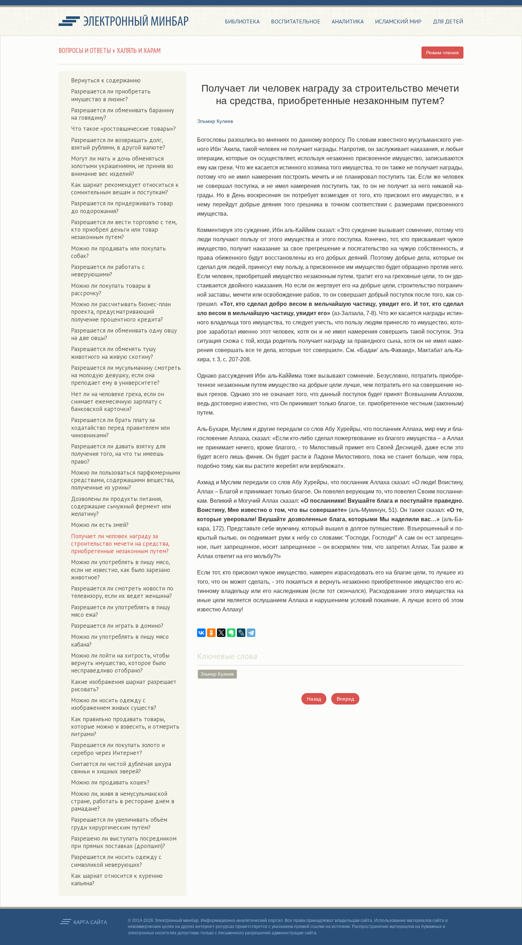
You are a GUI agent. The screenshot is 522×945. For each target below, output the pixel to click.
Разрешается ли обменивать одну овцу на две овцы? (124, 334)
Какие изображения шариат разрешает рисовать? (123, 685)
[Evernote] (231, 632)
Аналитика (348, 21)
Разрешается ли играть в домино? (117, 626)
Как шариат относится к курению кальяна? (117, 879)
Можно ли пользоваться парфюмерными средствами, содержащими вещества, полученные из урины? (125, 480)
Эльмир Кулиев (217, 674)
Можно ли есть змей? (100, 525)
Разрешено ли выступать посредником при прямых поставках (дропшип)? (123, 842)
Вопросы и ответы (85, 50)
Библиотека (242, 21)
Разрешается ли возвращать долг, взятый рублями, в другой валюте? (118, 143)
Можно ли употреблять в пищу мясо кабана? (120, 640)
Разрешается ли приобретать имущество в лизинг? (111, 95)
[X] (221, 632)
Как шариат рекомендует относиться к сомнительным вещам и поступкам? (125, 188)
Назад (314, 699)
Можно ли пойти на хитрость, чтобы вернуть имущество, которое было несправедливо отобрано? (120, 663)
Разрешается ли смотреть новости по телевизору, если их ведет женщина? (122, 592)
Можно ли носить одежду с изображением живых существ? (113, 704)
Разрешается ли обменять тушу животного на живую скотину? (113, 352)
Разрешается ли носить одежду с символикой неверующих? (116, 860)
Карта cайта (90, 922)
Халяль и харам (139, 50)
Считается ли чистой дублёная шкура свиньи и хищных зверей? (121, 767)
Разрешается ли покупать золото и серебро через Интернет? (118, 748)
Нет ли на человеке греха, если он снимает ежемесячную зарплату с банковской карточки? (117, 401)
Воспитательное (295, 21)
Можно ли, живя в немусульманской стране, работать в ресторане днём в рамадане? (122, 801)
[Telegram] (251, 632)
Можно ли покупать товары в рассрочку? (111, 289)
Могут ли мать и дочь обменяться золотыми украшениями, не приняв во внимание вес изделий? (122, 166)
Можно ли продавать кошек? (110, 782)
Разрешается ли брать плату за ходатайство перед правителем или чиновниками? (120, 427)
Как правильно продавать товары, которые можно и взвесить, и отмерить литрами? (125, 726)
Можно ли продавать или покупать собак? (118, 252)
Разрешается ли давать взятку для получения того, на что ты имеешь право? (118, 453)
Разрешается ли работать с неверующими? (108, 270)
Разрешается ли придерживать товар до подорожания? (122, 207)
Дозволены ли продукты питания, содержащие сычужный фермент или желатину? (121, 506)
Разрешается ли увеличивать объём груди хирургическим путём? (119, 823)
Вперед (345, 699)
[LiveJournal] (241, 632)
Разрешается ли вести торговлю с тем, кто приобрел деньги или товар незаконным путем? (123, 229)
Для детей (448, 21)
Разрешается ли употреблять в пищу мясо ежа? (120, 611)
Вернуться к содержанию (106, 80)
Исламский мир (398, 21)
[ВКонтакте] (201, 632)
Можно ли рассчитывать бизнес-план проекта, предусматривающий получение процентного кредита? (121, 311)
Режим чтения (442, 52)
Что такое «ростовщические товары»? (123, 129)
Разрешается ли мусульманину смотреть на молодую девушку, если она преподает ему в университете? (126, 375)
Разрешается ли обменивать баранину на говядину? (122, 114)
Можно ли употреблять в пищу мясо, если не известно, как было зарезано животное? (120, 569)
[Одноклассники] (211, 632)
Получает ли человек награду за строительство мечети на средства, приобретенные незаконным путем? (120, 543)
